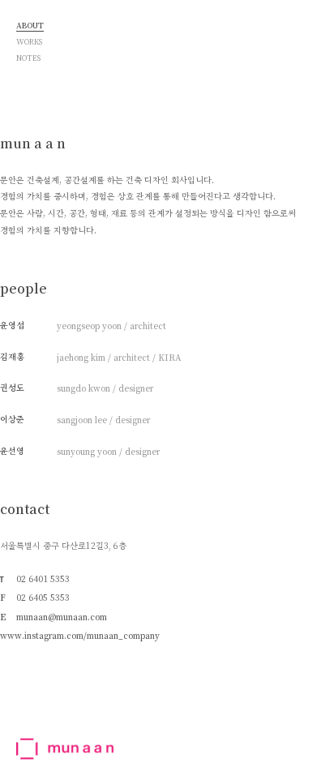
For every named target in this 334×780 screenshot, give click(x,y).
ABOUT (30, 26)
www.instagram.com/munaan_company (80, 636)
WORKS (29, 42)
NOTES (28, 58)
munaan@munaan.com (61, 617)
